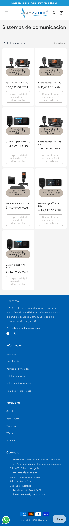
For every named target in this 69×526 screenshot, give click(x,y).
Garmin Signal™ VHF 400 (16, 266)
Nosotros (11, 354)
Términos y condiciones (18, 390)
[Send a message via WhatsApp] (6, 519)
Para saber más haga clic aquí (23, 328)
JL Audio (10, 440)
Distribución (12, 361)
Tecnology (43, 520)
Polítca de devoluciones (18, 383)
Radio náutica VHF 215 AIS (49, 143)
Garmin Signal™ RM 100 (18, 141)
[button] (6, 13)
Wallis (9, 433)
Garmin (10, 411)
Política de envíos (15, 376)
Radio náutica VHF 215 (49, 83)
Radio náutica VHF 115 (17, 83)
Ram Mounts (12, 418)
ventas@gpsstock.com (33, 494)
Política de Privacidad (18, 368)
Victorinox (11, 425)
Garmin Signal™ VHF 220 (48, 204)
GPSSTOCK (34, 520)
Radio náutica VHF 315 (17, 203)
